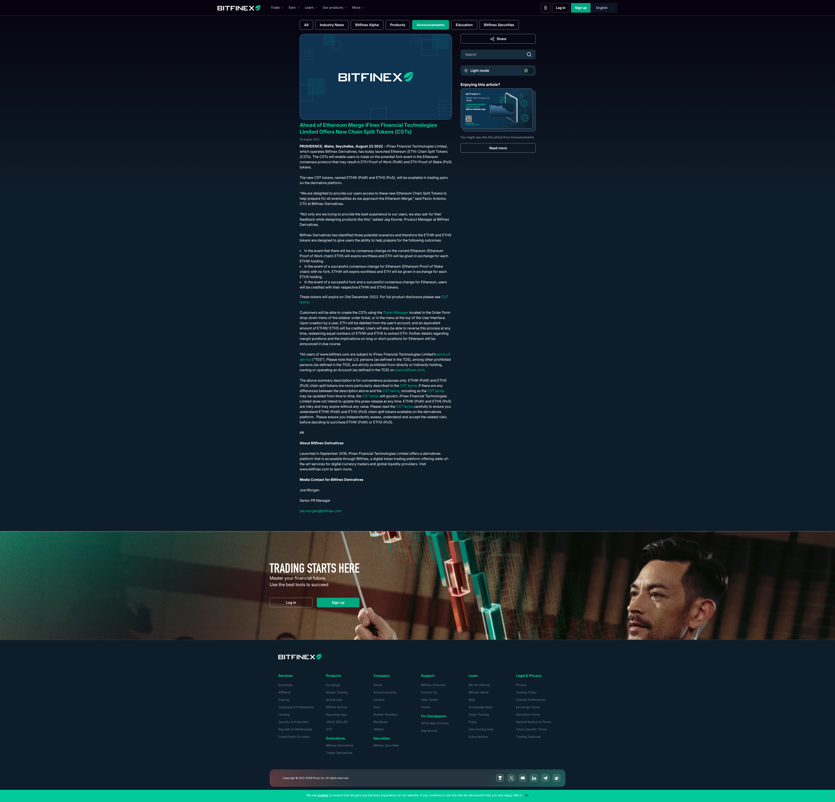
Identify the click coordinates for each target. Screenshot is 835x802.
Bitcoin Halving (479, 685)
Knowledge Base (480, 707)
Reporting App (336, 714)
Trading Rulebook (528, 736)
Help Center (429, 699)
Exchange (285, 685)
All (306, 25)
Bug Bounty (429, 730)
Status (425, 707)
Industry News (332, 25)
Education (464, 25)
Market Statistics (385, 714)
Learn (309, 7)
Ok (527, 795)
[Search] (529, 54)
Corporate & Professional (296, 707)
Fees (376, 707)
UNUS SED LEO (337, 722)
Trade (275, 7)
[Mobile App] (545, 8)
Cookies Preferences (530, 699)
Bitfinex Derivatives (339, 745)
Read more (498, 148)
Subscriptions (478, 736)
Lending (284, 714)
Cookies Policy (526, 692)
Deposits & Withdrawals (295, 729)
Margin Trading (337, 692)
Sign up (583, 9)
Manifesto (380, 722)
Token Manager (395, 312)
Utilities (378, 729)
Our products (333, 7)
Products (397, 25)
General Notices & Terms (533, 722)
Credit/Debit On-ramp (293, 736)
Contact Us (429, 692)
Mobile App (334, 699)
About (377, 685)
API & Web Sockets (435, 723)
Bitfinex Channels (433, 685)
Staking (283, 699)
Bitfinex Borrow (336, 707)
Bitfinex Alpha (367, 25)
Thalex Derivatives (339, 753)
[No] (829, 796)
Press (472, 722)
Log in (562, 9)
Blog (472, 699)
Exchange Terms (528, 707)
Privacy (521, 685)
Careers (378, 699)
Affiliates (284, 692)
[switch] (528, 70)
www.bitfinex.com (409, 370)
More (356, 7)
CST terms (408, 385)
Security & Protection (293, 722)
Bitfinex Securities (499, 25)
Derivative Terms (528, 714)
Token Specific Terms (531, 729)
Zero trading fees (481, 729)
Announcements (430, 25)
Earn (292, 7)
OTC (329, 729)
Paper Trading (479, 714)
